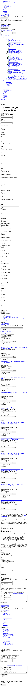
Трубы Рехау (10, 39)
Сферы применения (7, 6)
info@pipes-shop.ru (5, 15)
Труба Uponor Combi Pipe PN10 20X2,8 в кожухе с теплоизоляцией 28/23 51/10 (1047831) (12, 469)
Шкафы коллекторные (22, 79)
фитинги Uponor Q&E (5, 525)
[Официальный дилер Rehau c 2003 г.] (1, 23)
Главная (5, 613)
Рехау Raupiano (6, 641)
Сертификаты (17, 2)
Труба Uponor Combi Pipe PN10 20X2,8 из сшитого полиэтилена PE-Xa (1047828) (12, 485)
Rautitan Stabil (6, 640)
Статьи (4, 4)
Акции (21, 2)
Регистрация (6, 21)
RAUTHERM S (6, 637)
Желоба (4, 636)
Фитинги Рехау (17, 53)
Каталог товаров (6, 1)
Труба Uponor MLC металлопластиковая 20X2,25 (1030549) (14, 392)
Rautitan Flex (6, 630)
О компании (6, 2)
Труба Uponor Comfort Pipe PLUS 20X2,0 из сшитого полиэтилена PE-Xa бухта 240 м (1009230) (12, 438)
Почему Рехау (6, 5)
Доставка (5, 7)
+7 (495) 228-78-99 (5, 14)
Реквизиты (11, 2)
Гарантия (5, 9)
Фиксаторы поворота (8, 634)
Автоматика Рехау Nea (22, 78)
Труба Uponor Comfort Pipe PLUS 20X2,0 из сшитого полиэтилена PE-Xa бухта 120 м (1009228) (12, 454)
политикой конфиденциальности (15, 593)
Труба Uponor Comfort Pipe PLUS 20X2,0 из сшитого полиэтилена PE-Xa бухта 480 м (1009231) (12, 423)
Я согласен (3, 684)
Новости (25, 2)
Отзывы (5, 11)
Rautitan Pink (6, 631)
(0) (5, 97)
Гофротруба (5, 633)
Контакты (5, 12)
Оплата (4, 8)
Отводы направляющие (8, 635)
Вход (2, 21)
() (4, 30)
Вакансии (9, 4)
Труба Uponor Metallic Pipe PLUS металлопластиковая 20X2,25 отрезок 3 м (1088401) (12, 332)
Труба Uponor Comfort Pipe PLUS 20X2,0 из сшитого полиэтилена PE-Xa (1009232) (12, 407)
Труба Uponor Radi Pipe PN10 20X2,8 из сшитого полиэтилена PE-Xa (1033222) (11, 500)
